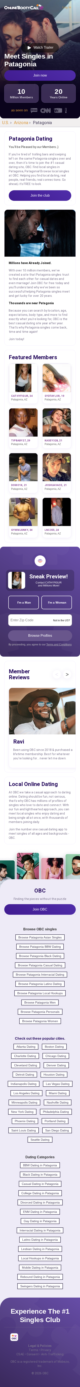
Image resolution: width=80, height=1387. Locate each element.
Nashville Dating (57, 1102)
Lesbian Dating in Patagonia (40, 1249)
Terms (33, 1350)
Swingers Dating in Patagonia (40, 1286)
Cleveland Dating (25, 1065)
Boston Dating (54, 1046)
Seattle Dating (40, 1139)
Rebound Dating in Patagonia (40, 1277)
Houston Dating (54, 1074)
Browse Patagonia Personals (40, 1011)
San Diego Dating (57, 1130)
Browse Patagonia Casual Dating (40, 965)
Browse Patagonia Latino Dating (40, 984)
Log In (67, 7)
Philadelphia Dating (56, 1111)
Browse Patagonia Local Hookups (40, 993)
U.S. (5, 122)
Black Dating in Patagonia (40, 1174)
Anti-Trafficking (52, 1354)
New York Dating (22, 1111)
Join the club (40, 195)
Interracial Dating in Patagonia (40, 1230)
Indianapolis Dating (23, 1084)
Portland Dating (55, 1121)
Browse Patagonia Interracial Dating (40, 974)
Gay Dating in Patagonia (40, 1221)
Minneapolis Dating (24, 1102)
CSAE (20, 1354)
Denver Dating (56, 1065)
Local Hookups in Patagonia (40, 1258)
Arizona (21, 122)
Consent (33, 1354)
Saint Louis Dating (23, 1130)
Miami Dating (58, 1093)
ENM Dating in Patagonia (40, 1211)
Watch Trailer (42, 47)
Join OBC (40, 909)
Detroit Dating (25, 1074)
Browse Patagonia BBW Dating (40, 946)
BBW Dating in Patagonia (40, 1165)
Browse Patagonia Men (40, 1002)
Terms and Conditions (59, 644)
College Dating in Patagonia (40, 1193)
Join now (40, 75)
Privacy (46, 1350)
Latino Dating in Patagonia (40, 1239)
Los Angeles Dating (26, 1093)
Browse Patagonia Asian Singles (40, 937)
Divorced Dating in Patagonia (40, 1202)
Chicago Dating (55, 1056)
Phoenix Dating (25, 1121)
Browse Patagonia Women (40, 1021)
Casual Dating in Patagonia (40, 1184)
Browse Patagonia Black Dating (40, 956)
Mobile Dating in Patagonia (40, 1267)
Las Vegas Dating (58, 1084)
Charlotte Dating (25, 1056)
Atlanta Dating (25, 1046)
